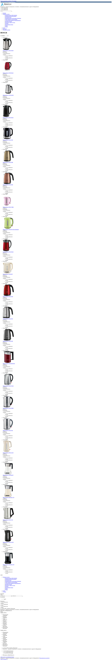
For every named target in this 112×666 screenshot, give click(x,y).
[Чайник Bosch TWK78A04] (8, 71)
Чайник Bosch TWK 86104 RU (9, 363)
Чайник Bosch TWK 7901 (8, 430)
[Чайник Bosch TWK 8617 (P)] (8, 496)
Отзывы (4, 591)
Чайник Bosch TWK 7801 (8, 318)
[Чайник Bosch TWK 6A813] (8, 94)
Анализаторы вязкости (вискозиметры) (13, 20)
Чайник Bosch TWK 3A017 (8, 452)
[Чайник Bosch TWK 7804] (8, 295)
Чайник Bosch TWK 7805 (8, 341)
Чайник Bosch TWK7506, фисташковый (11, 229)
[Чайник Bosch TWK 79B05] (8, 407)
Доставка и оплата (6, 29)
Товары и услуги (6, 14)
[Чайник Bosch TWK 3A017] (7, 451)
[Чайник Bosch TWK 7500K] (7, 206)
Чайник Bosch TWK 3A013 (8, 542)
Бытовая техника (8, 21)
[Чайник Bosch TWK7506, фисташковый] (8, 228)
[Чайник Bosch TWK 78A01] (8, 384)
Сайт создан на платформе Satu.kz (7, 656)
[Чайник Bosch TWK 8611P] (8, 474)
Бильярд (6, 23)
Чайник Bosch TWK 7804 (8, 296)
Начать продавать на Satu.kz (6, 0)
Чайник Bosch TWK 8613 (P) (8, 564)
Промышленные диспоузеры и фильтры (13, 18)
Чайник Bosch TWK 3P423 (8, 117)
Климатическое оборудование (11, 15)
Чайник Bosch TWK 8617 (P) (8, 497)
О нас (4, 27)
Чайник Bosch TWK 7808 (8, 162)
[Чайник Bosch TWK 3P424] (7, 250)
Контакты (5, 28)
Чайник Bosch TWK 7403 (8, 139)
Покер (6, 25)
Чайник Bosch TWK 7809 (8, 184)
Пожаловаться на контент (44, 658)
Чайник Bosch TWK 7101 (8, 519)
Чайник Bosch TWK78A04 (8, 72)
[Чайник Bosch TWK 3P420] (7, 49)
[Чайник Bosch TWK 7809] (8, 183)
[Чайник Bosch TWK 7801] (8, 317)
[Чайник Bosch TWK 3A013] (8, 541)
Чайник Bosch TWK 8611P (8, 475)
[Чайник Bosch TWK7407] (8, 273)
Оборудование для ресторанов (11, 19)
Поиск (6, 26)
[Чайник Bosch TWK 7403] (8, 138)
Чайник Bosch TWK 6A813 (8, 95)
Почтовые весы (8, 17)
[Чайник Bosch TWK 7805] (8, 340)
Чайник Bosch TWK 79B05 (8, 408)
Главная (4, 13)
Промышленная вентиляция (10, 16)
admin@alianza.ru (12, 2)
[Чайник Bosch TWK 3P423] (7, 116)
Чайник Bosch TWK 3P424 (8, 251)
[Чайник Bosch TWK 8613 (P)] (8, 563)
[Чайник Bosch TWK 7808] (8, 161)
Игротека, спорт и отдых (10, 22)
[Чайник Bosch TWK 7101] (8, 518)
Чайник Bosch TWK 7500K (8, 207)
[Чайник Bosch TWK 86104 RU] (8, 362)
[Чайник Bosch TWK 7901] (8, 429)
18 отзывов (14, 0)
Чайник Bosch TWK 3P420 (8, 50)
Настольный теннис (9, 24)
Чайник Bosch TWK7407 (8, 274)
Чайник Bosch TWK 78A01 (8, 385)
